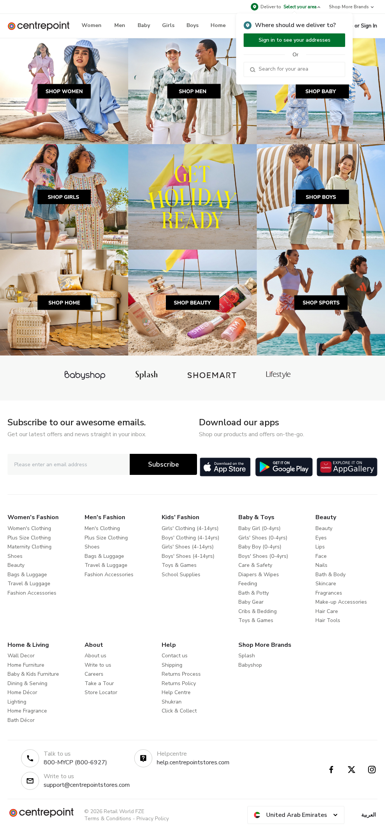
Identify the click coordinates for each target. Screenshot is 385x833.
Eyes (321, 537)
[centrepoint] (42, 26)
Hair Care (326, 611)
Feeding (247, 583)
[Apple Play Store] (225, 467)
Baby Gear (251, 602)
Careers (94, 674)
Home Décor (22, 692)
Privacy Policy (152, 818)
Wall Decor (21, 655)
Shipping (172, 665)
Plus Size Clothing (29, 537)
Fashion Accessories (32, 593)
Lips (320, 546)
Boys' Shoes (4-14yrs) (188, 556)
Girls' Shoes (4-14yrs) (188, 546)
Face (321, 556)
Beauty (16, 565)
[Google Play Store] (284, 467)
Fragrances (328, 593)
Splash (246, 655)
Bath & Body (330, 574)
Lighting (17, 701)
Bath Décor (21, 720)
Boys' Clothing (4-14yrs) (190, 537)
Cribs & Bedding (257, 611)
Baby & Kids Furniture (33, 674)
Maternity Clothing (30, 546)
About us (95, 655)
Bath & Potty (253, 593)
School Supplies (181, 574)
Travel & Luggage (29, 583)
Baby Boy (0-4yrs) (259, 546)
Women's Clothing (29, 528)
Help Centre (176, 692)
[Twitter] (352, 770)
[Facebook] (331, 770)
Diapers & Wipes (258, 574)
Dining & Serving (27, 683)
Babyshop (250, 665)
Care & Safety (255, 565)
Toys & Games (179, 565)
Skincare (325, 583)
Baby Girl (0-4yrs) (259, 528)
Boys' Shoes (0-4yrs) (263, 556)
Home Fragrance (27, 710)
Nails (321, 565)
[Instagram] (372, 770)
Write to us (98, 665)
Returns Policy (179, 683)
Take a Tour (99, 683)
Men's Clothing (102, 528)
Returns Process (181, 674)
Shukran (172, 701)
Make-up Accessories (341, 602)
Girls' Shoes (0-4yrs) (262, 537)
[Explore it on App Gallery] (347, 467)
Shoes (15, 556)
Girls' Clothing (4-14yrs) (190, 528)
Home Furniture (26, 665)
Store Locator (101, 692)
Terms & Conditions (107, 818)
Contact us (175, 655)
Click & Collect (179, 710)
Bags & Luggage (27, 574)
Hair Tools (327, 620)
